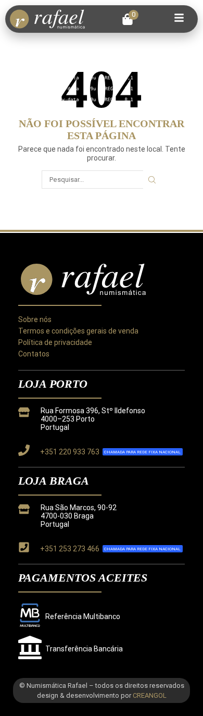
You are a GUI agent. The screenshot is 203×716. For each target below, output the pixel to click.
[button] (130, 19)
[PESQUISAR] (152, 179)
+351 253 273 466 (69, 549)
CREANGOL (150, 695)
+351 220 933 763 (69, 452)
